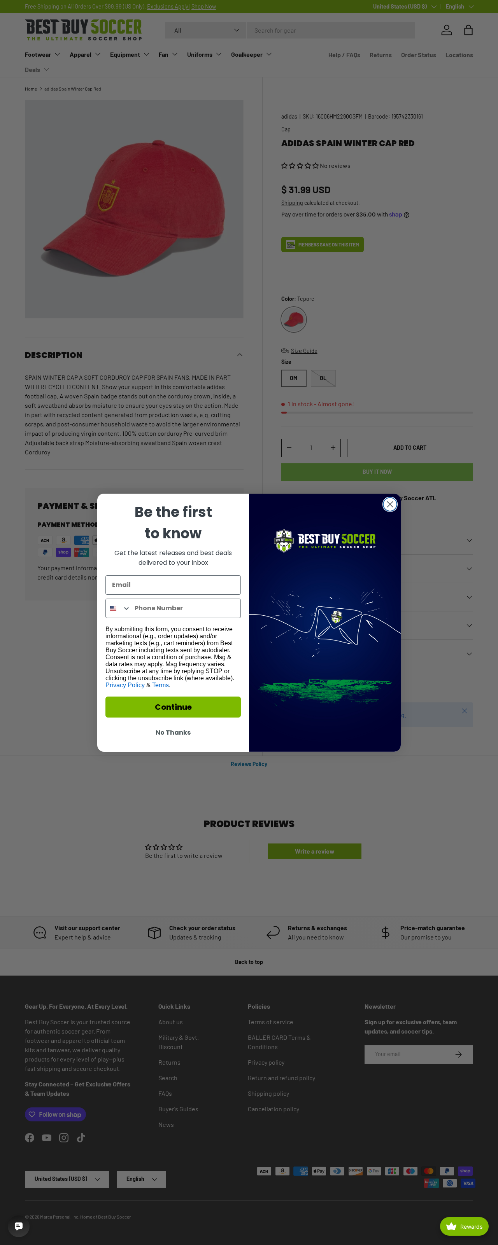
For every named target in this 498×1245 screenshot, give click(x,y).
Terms (160, 685)
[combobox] (118, 608)
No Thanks (173, 732)
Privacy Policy (125, 685)
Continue (173, 707)
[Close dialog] (390, 504)
